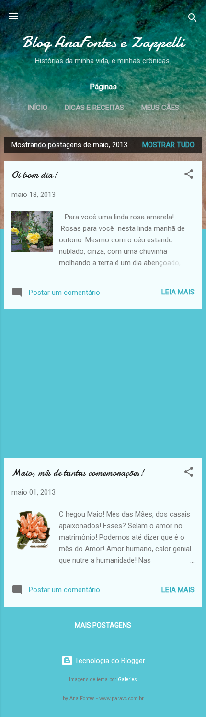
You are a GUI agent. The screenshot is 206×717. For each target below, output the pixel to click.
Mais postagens (103, 625)
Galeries (127, 679)
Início (37, 107)
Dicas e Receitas (94, 107)
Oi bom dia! (34, 174)
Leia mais (178, 292)
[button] (189, 175)
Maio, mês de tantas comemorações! (77, 472)
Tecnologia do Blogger (109, 660)
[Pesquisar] (192, 19)
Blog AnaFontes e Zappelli (103, 42)
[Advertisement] (103, 384)
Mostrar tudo (168, 145)
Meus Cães (160, 107)
